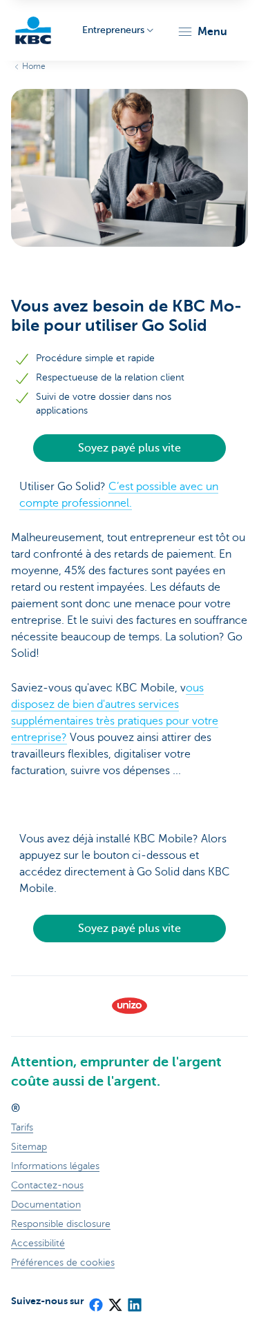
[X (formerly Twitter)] (114, 1300)
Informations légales (55, 1166)
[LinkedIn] (134, 1300)
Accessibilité (38, 1243)
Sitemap (29, 1147)
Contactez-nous (47, 1185)
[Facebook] (95, 1300)
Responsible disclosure (61, 1224)
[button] (202, 32)
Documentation (46, 1204)
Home (34, 66)
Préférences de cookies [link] (63, 1262)
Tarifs (22, 1127)
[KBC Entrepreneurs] (33, 30)
